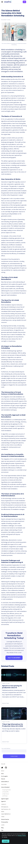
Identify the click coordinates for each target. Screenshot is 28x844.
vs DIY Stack (4, 796)
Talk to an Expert (14, 657)
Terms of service (5, 819)
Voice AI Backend (5, 787)
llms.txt (3, 779)
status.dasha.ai (5, 781)
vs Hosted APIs (5, 791)
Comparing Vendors (6, 789)
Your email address (6, 748)
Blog (2, 827)
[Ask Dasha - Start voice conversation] (24, 2)
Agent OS (3, 801)
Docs (2, 773)
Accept (6, 841)
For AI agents (4, 776)
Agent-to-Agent (4, 798)
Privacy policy (4, 822)
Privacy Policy (22, 835)
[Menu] (2, 2)
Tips (2, 830)
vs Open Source (5, 794)
